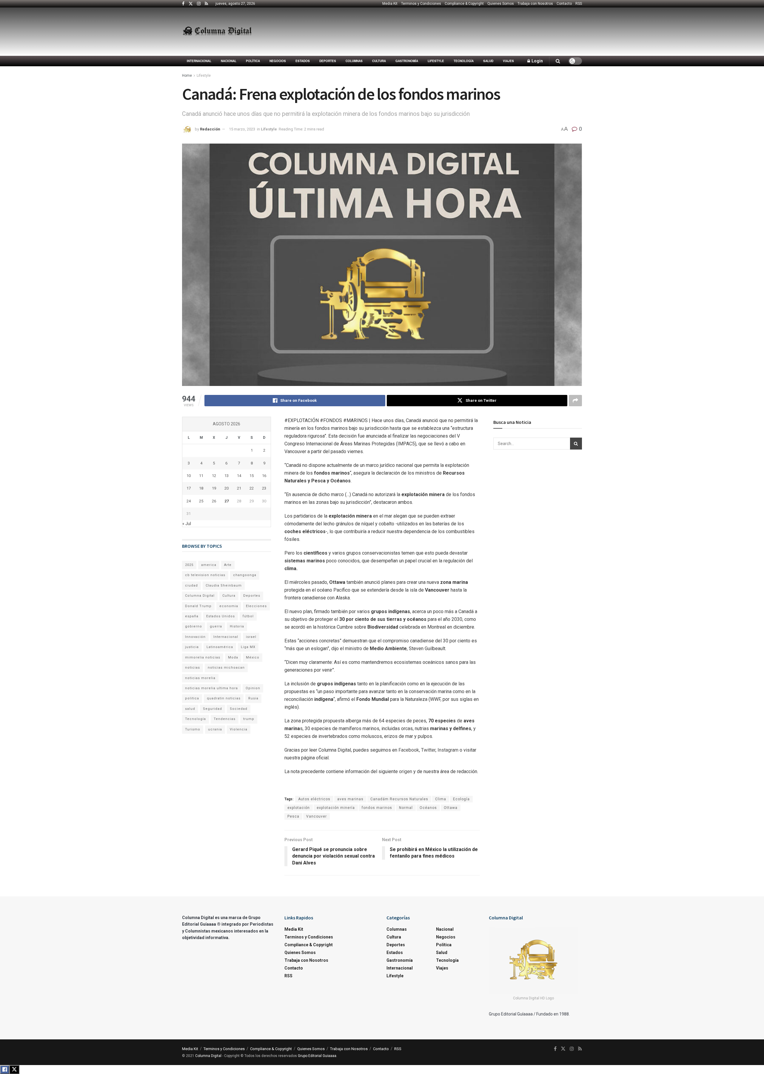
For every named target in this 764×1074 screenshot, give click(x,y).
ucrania (215, 729)
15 (251, 475)
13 (226, 475)
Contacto (564, 3)
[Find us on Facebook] (183, 4)
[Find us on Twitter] (191, 4)
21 (239, 488)
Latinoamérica (220, 647)
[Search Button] (558, 61)
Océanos (428, 808)
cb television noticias (205, 575)
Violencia (238, 729)
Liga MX (248, 647)
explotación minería (336, 808)
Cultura (379, 61)
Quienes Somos (500, 3)
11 (201, 475)
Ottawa (451, 808)
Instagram (447, 750)
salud (190, 709)
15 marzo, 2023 (242, 129)
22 (251, 488)
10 (189, 475)
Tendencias (224, 719)
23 (264, 488)
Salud (488, 61)
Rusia (253, 698)
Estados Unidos (220, 616)
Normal (406, 808)
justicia (192, 647)
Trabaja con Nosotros (535, 3)
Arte (228, 565)
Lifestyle (436, 61)
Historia (237, 626)
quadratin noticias (224, 698)
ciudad (191, 585)
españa (191, 616)
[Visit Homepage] (217, 31)
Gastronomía (406, 61)
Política (253, 61)
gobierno (193, 626)
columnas (354, 61)
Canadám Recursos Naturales (399, 799)
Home (187, 75)
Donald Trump (198, 606)
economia (228, 606)
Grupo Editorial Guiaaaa (317, 1056)
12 (214, 475)
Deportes (327, 61)
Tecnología (464, 61)
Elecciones (256, 606)
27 (226, 501)
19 (214, 488)
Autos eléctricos (314, 799)
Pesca (293, 816)
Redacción (210, 129)
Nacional (228, 61)
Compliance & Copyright (464, 3)
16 (264, 475)
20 (226, 488)
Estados (302, 61)
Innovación (195, 637)
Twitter (427, 750)
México (252, 657)
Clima (440, 799)
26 (214, 501)
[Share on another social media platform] (575, 400)
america (208, 565)
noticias (192, 668)
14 (239, 475)
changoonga (244, 575)
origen (406, 771)
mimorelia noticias (202, 657)
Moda (233, 657)
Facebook (408, 750)
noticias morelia (200, 678)
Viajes (508, 61)
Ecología (461, 799)
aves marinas (350, 799)
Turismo (192, 729)
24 (189, 501)
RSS (578, 3)
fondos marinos (377, 808)
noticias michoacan (226, 668)
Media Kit (390, 3)
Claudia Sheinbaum (224, 585)
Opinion (253, 688)
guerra (216, 626)
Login (537, 61)
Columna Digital (200, 596)
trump (248, 719)
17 (189, 488)
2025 (189, 565)
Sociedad (238, 709)
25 (201, 501)
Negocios (277, 61)
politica (192, 698)
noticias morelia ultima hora (211, 688)
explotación (298, 808)
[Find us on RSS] (206, 4)
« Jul (186, 523)
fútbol (248, 616)
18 (201, 488)
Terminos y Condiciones (421, 3)
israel (251, 637)
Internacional (199, 61)
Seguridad (212, 709)
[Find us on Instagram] (199, 4)
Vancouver (316, 816)
